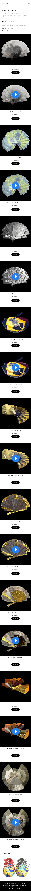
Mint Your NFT (15, 618)
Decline (18, 888)
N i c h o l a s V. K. (5, 3)
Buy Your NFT (15, 72)
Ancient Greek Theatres (12, 21)
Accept (13, 888)
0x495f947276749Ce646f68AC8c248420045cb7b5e (14, 25)
